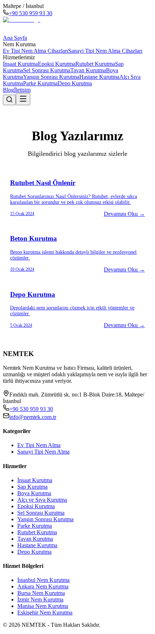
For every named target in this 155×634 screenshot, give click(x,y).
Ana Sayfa (15, 38)
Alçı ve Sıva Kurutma (42, 500)
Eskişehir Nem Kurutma (44, 612)
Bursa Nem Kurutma (41, 593)
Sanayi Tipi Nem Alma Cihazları (105, 51)
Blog (8, 90)
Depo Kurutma (75, 83)
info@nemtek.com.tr (32, 417)
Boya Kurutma (34, 493)
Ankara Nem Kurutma (42, 586)
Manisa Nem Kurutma (42, 606)
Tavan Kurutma (88, 70)
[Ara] (9, 100)
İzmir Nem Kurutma (40, 599)
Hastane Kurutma (99, 77)
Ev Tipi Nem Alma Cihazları (35, 51)
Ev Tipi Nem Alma (39, 445)
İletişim (22, 90)
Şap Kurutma (32, 487)
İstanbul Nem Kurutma (43, 580)
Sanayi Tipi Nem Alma (43, 452)
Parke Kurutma (40, 83)
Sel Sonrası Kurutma (46, 70)
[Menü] (23, 99)
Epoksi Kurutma (56, 64)
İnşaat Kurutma (20, 64)
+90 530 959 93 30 (30, 13)
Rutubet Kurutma (95, 64)
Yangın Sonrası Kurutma (51, 77)
